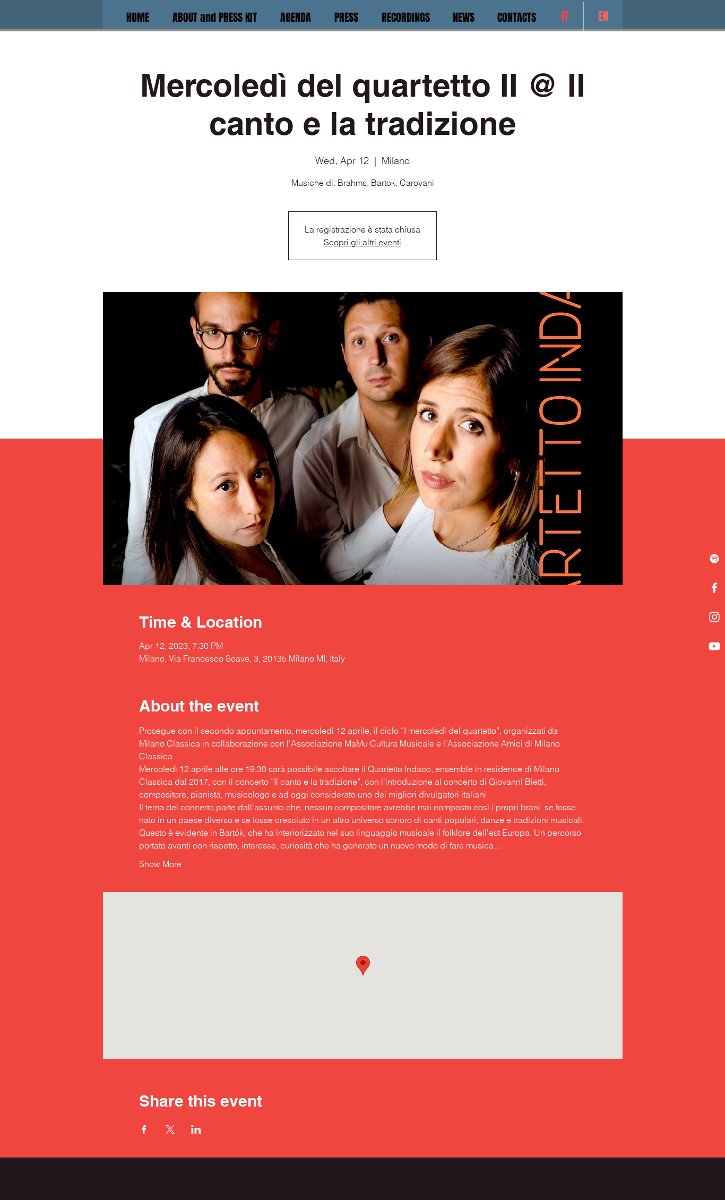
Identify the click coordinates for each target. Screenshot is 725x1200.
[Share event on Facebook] (144, 1129)
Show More (160, 864)
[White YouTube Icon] (714, 646)
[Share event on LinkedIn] (196, 1129)
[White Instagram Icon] (714, 617)
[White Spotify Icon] (714, 558)
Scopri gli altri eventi (362, 242)
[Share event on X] (170, 1129)
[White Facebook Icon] (714, 588)
